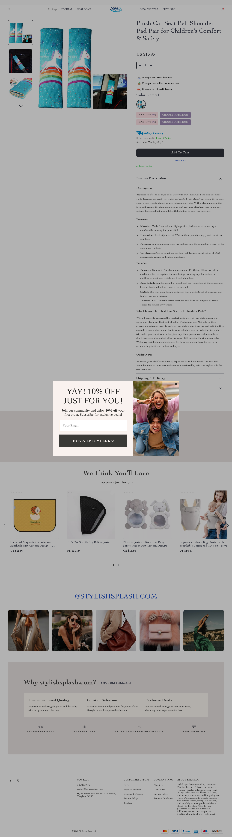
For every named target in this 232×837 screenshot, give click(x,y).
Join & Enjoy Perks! (93, 441)
